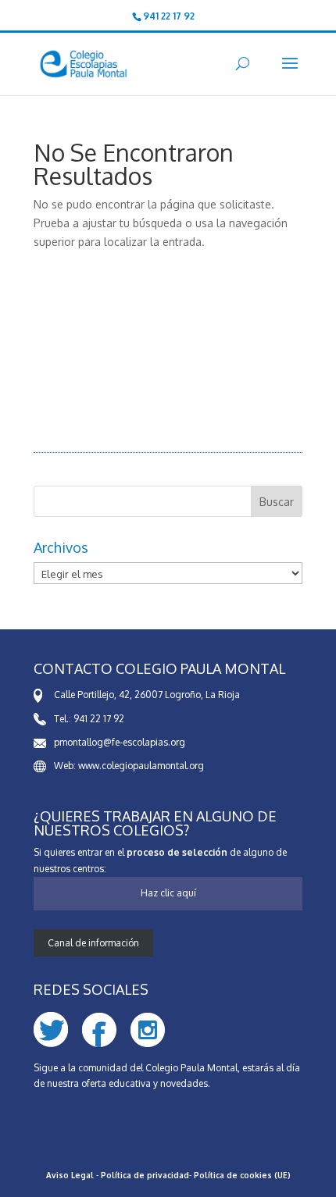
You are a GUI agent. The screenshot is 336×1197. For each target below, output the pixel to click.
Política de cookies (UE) (242, 1175)
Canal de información (93, 943)
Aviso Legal (70, 1175)
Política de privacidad (145, 1175)
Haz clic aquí (168, 893)
